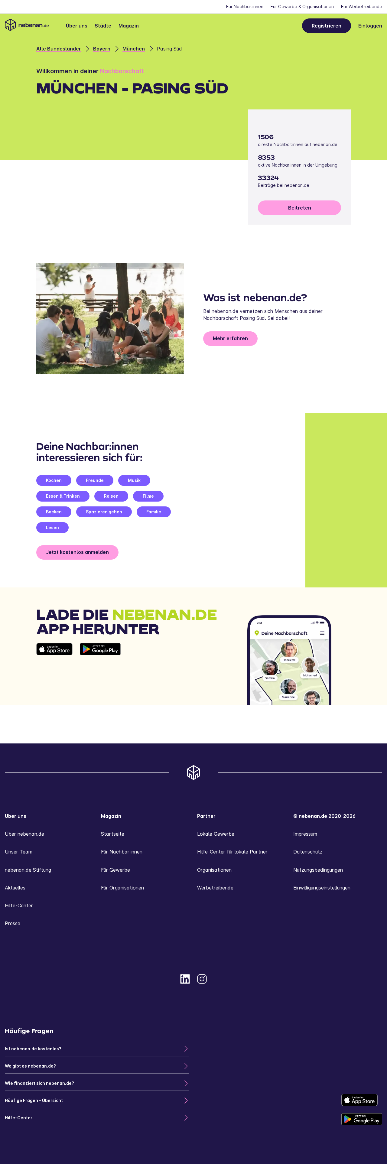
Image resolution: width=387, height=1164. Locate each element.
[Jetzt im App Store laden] (54, 674)
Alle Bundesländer (58, 49)
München (133, 49)
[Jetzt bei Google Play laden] (100, 674)
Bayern (101, 49)
